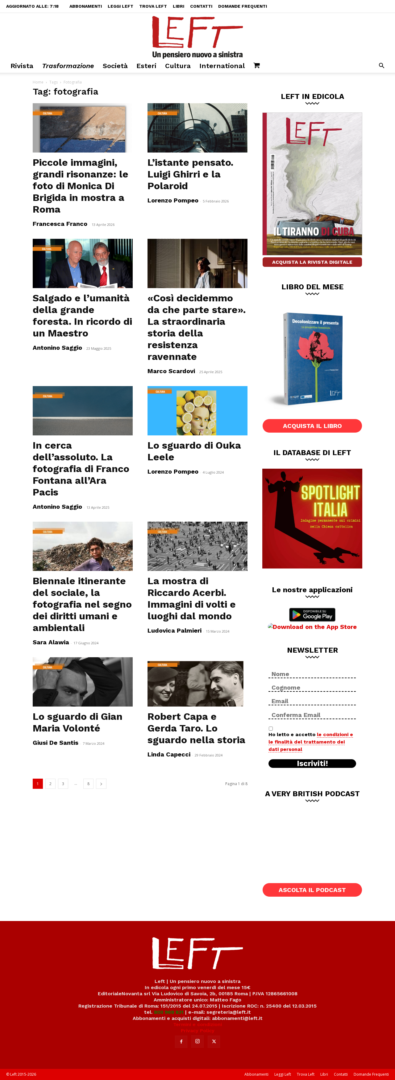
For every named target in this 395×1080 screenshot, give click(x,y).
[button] (381, 66)
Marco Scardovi (171, 371)
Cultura (178, 66)
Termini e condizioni (197, 1024)
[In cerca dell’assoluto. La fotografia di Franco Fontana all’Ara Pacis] (83, 410)
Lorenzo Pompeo (173, 200)
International (222, 66)
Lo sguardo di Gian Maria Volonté (78, 722)
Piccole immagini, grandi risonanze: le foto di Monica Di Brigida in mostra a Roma (80, 186)
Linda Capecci (169, 754)
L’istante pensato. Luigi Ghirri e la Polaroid (190, 174)
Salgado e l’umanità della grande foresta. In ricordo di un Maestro (82, 315)
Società (115, 66)
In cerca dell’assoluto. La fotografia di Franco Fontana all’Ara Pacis (81, 468)
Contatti (201, 6)
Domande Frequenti (242, 6)
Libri (178, 6)
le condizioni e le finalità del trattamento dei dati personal (310, 742)
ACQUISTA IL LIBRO (312, 426)
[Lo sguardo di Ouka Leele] (197, 410)
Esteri (146, 66)
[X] (214, 1042)
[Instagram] (197, 1041)
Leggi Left (120, 6)
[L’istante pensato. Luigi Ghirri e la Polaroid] (197, 128)
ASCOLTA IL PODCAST (312, 890)
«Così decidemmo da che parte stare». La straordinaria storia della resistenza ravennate (197, 327)
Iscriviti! (312, 763)
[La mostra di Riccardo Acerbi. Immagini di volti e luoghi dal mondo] (197, 546)
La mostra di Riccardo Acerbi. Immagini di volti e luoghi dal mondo (192, 598)
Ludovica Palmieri (175, 630)
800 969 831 (169, 1012)
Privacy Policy (197, 1030)
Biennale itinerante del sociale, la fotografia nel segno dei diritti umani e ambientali (82, 604)
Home (38, 82)
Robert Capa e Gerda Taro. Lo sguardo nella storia (196, 728)
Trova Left (153, 6)
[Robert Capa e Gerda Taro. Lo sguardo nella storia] (197, 682)
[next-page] (101, 784)
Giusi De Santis (55, 742)
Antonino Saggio (57, 347)
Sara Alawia (51, 642)
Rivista (21, 66)
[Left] (197, 36)
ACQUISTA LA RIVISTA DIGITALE (312, 262)
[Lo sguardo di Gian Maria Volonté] (83, 682)
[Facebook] (181, 1042)
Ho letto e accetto (310, 742)
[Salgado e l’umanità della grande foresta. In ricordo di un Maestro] (83, 263)
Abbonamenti (85, 6)
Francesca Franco (60, 223)
